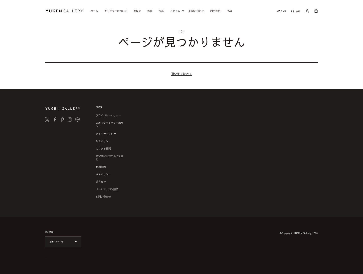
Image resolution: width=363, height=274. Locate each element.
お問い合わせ (103, 196)
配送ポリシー (103, 141)
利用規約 (101, 166)
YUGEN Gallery (302, 233)
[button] (295, 11)
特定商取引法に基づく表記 (110, 157)
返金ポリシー (103, 174)
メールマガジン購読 (107, 189)
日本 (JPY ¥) (56, 242)
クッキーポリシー (106, 133)
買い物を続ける (181, 73)
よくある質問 (103, 148)
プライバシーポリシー (108, 115)
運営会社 (101, 181)
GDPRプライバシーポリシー (109, 124)
